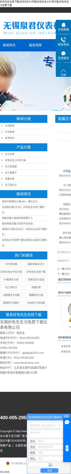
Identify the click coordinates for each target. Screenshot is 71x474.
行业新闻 (9, 132)
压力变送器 (11, 166)
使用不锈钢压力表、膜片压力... (20, 201)
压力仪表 (9, 154)
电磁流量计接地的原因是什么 (17, 218)
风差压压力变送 (36, 279)
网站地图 (4, 472)
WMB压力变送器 (36, 303)
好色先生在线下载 (36, 272)
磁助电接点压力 (36, 264)
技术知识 (9, 138)
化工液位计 (11, 185)
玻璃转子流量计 (11, 303)
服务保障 (35, 45)
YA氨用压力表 (11, 279)
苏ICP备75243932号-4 (14, 440)
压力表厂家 (18, 435)
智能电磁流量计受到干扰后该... (18, 223)
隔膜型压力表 (36, 295)
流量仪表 (9, 178)
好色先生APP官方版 (15, 160)
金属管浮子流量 (11, 295)
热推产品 (5, 445)
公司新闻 (9, 125)
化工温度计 (11, 172)
